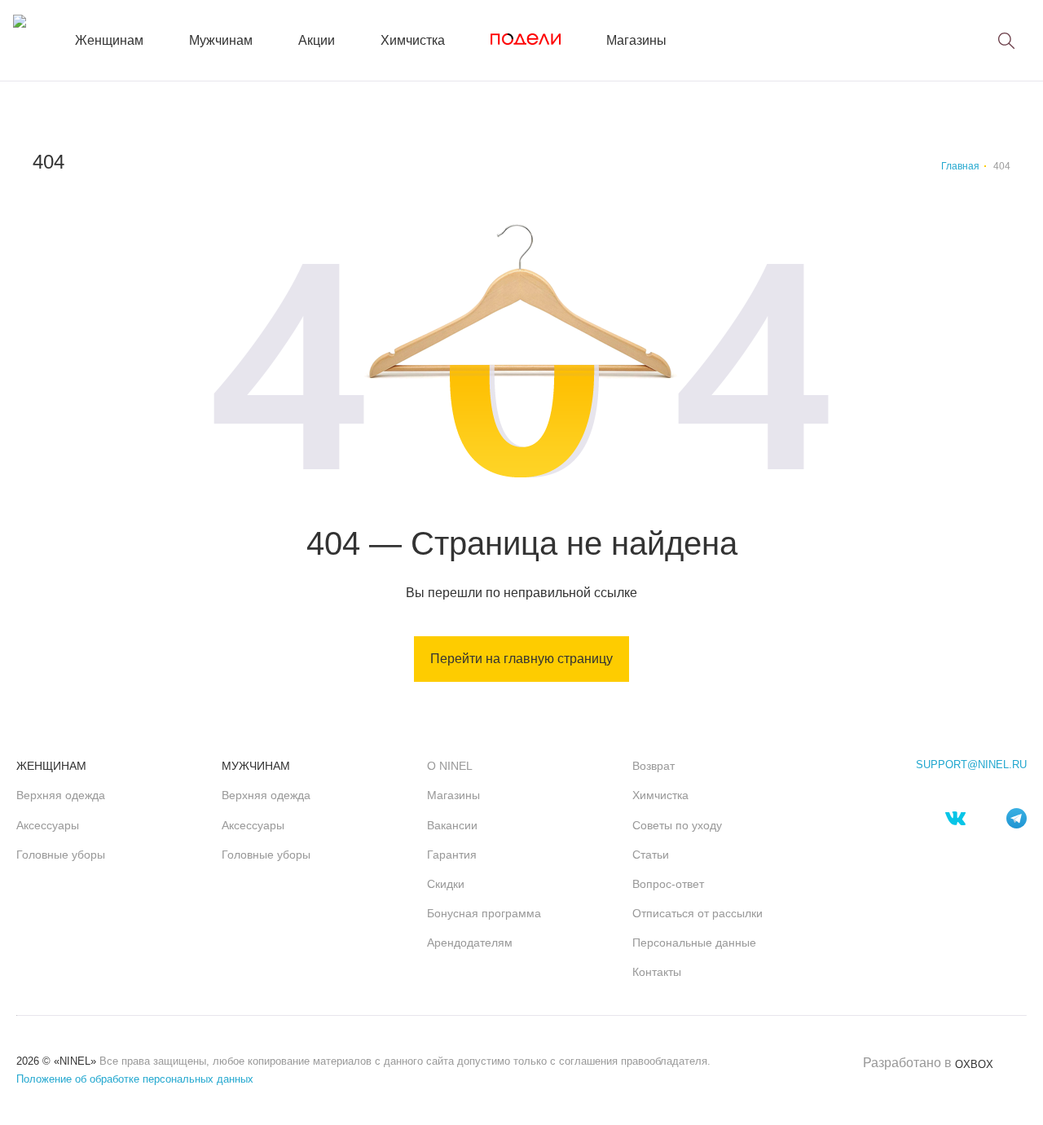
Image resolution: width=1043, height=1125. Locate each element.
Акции (316, 40)
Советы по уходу (677, 825)
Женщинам (109, 40)
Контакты (656, 971)
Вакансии (452, 825)
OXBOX (974, 1064)
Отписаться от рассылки (697, 913)
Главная (960, 166)
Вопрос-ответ (668, 883)
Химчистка (413, 40)
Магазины (636, 40)
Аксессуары (47, 825)
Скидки (445, 883)
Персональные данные (694, 942)
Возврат (653, 765)
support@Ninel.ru (971, 765)
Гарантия (452, 854)
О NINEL (450, 765)
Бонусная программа (484, 913)
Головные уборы (60, 854)
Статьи (650, 854)
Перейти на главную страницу (521, 659)
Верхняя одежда (60, 795)
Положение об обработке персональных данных (134, 1079)
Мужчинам (221, 40)
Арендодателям (470, 942)
